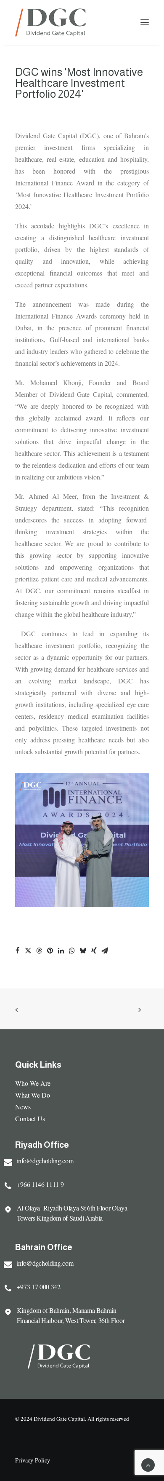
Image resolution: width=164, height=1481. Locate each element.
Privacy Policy (32, 1460)
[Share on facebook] (17, 950)
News (23, 1106)
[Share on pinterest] (50, 950)
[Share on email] (105, 950)
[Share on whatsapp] (72, 950)
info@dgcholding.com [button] (45, 1160)
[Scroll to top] (148, 1464)
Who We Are (32, 1083)
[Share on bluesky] (83, 950)
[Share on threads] (39, 950)
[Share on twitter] (28, 950)
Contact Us (30, 1118)
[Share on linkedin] (61, 950)
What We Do (32, 1094)
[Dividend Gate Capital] (50, 22)
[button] (144, 22)
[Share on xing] (94, 950)
